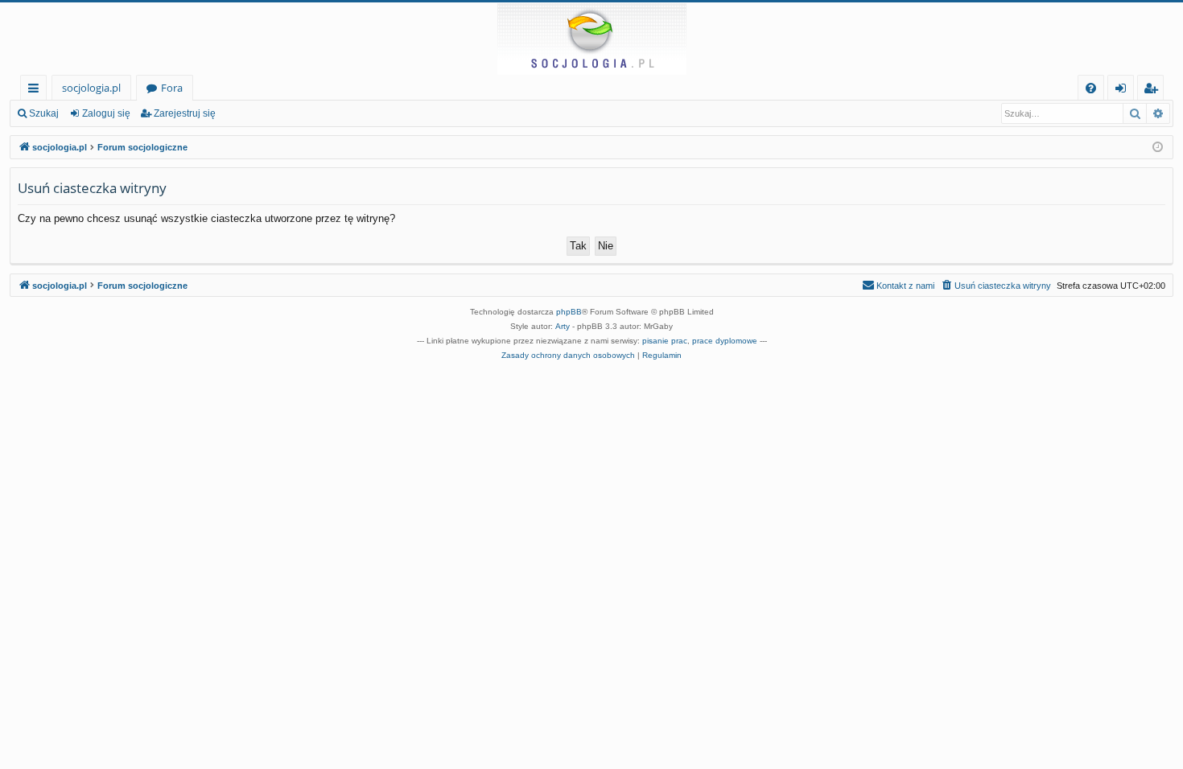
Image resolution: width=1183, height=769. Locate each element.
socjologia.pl (91, 87)
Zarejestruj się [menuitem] (1154, 90)
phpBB (569, 311)
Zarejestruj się (185, 113)
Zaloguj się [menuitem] (1124, 90)
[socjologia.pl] (591, 38)
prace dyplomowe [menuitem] (724, 340)
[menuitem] (1090, 88)
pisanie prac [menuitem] (664, 340)
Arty (562, 326)
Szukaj (44, 113)
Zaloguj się (106, 113)
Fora (172, 87)
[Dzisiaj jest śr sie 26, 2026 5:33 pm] (1157, 147)
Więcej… (36, 90)
